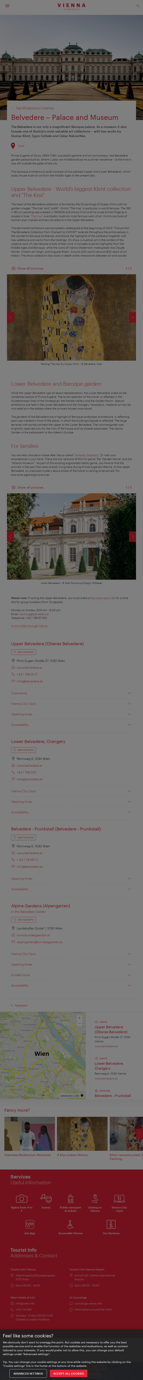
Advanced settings (28, 1373)
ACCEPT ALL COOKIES (68, 1373)
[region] (71, 1354)
